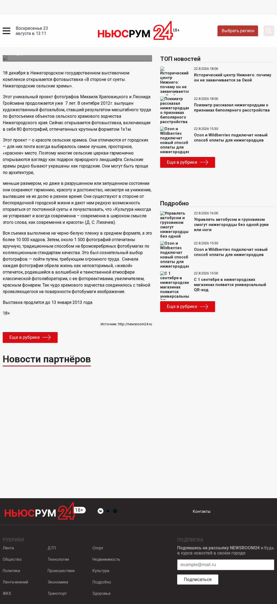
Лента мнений (15, 582)
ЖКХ (7, 593)
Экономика (58, 582)
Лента (8, 548)
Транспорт (57, 593)
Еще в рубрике (24, 337)
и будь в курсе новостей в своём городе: (225, 550)
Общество (12, 559)
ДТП (52, 548)
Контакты (201, 511)
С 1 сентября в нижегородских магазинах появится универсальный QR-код (230, 284)
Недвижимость (106, 559)
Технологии (58, 559)
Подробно (102, 582)
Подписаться (198, 579)
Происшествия (61, 571)
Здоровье (102, 593)
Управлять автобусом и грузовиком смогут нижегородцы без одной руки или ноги (231, 224)
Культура (101, 571)
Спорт (98, 548)
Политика (11, 571)
